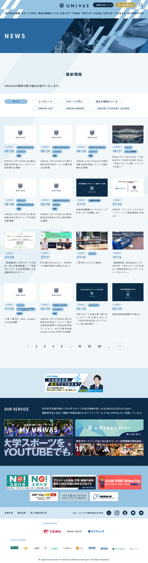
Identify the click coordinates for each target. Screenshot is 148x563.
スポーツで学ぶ (74, 101)
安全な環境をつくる (107, 101)
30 (99, 346)
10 (79, 346)
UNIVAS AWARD (75, 108)
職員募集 (21, 512)
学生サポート (103, 5)
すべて (16, 101)
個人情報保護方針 (38, 512)
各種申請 (8, 512)
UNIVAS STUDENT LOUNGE (113, 108)
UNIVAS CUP (45, 108)
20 (89, 346)
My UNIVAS (127, 5)
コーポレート (45, 101)
